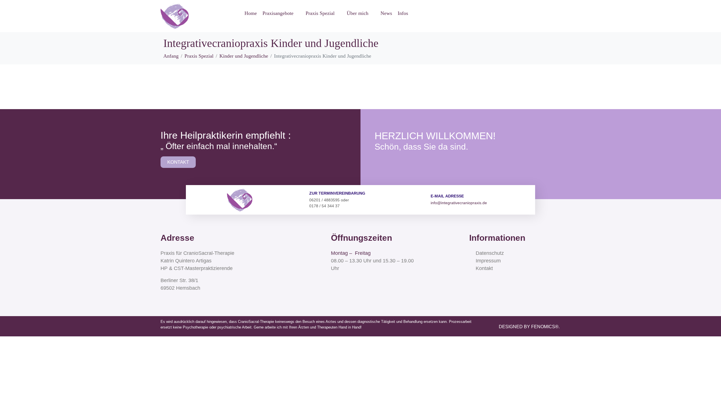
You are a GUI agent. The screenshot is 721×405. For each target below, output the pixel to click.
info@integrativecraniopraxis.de (459, 203)
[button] (281, 13)
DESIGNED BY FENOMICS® (528, 326)
